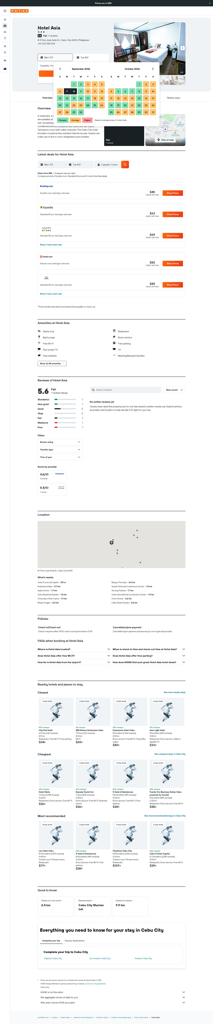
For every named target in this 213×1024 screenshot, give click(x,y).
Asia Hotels (65, 1017)
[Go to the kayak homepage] (19, 11)
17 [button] (88, 98)
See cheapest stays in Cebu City (170, 754)
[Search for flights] (5, 20)
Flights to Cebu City (53, 958)
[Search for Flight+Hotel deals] (5, 38)
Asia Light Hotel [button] (157, 730)
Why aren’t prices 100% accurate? (58, 1002)
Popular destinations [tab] (74, 940)
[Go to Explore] (5, 46)
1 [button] (73, 84)
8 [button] (74, 91)
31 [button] (153, 112)
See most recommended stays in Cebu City (164, 815)
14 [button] (67, 98)
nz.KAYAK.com (43, 1017)
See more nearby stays (174, 692)
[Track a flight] (5, 52)
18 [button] (95, 98)
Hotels (54, 1017)
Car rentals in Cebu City (100, 958)
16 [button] (81, 98)
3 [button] (88, 84)
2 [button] (81, 84)
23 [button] (81, 105)
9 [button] (81, 91)
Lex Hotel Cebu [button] (46, 850)
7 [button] (67, 91)
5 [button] (101, 84)
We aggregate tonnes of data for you (59, 997)
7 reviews (53, 35)
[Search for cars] (5, 32)
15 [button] (74, 98)
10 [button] (88, 91)
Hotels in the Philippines (83, 1017)
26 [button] (101, 105)
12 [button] (102, 91)
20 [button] (60, 105)
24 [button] (88, 105)
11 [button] (95, 91)
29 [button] (74, 112)
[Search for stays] (5, 26)
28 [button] (67, 112)
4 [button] (94, 84)
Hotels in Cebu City (143, 958)
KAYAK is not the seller (52, 992)
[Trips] (5, 60)
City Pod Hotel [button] (46, 730)
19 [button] (102, 98)
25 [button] (94, 105)
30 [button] (80, 112)
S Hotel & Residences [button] (123, 792)
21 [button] (67, 105)
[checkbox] (52, 476)
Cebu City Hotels (141, 1017)
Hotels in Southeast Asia (121, 1017)
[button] (210, 3)
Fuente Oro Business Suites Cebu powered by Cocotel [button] (165, 793)
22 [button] (74, 105)
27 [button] (60, 112)
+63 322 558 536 (46, 43)
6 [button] (60, 91)
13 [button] (60, 98)
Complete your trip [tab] (51, 940)
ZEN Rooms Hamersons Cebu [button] (89, 730)
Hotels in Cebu (102, 1017)
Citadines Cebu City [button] (122, 850)
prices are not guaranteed (95, 984)
